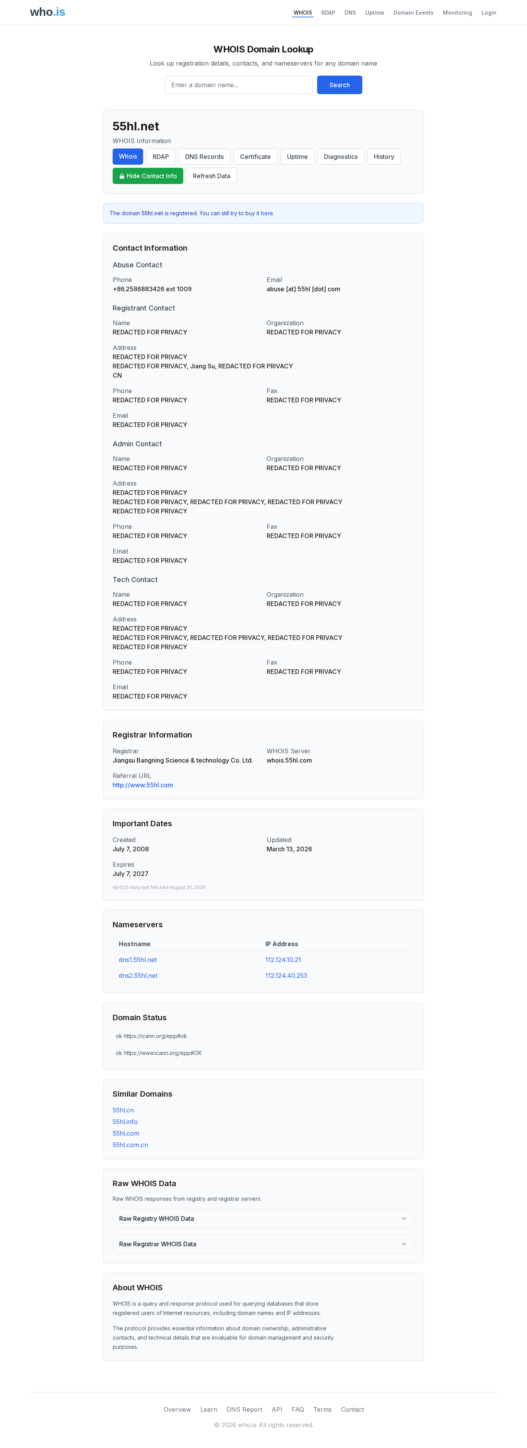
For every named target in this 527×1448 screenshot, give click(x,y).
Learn (208, 1409)
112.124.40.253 (286, 975)
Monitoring (457, 12)
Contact (352, 1409)
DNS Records (204, 156)
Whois (128, 156)
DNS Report (244, 1409)
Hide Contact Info (152, 176)
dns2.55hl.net (138, 975)
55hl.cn (123, 1110)
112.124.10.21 (283, 960)
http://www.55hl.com (143, 785)
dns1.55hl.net (138, 960)
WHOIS (303, 12)
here (267, 213)
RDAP (328, 12)
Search (339, 85)
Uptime (374, 12)
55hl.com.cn (130, 1145)
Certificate (255, 156)
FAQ (298, 1409)
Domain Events (414, 12)
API (277, 1409)
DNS (350, 12)
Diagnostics (341, 156)
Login (489, 12)
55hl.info (125, 1122)
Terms (322, 1409)
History (384, 156)
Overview (177, 1409)
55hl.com (126, 1133)
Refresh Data (211, 176)
